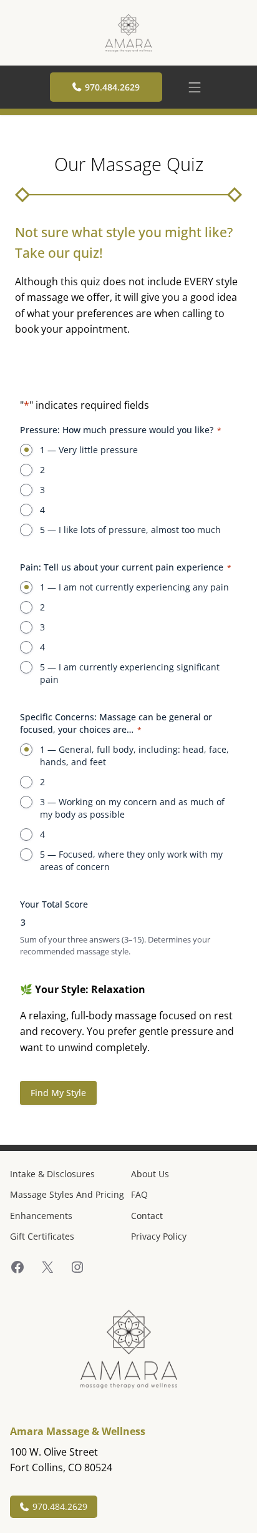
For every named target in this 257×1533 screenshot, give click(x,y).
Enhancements (41, 1216)
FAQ (139, 1194)
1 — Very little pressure (89, 450)
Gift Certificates (42, 1236)
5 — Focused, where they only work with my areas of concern (131, 860)
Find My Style (58, 1093)
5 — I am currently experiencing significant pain (130, 673)
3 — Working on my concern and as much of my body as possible (132, 808)
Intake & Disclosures (52, 1174)
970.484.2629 (112, 87)
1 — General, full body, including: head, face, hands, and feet (134, 755)
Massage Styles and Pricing (67, 1194)
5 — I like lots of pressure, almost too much (130, 530)
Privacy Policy (159, 1236)
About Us (150, 1174)
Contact (147, 1216)
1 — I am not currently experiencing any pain (134, 587)
